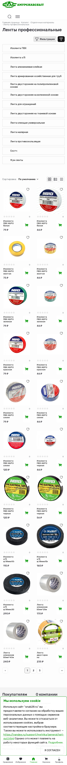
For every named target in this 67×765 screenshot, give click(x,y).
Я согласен (52, 750)
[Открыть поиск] (9, 16)
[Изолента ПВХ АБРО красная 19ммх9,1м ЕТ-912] (50, 344)
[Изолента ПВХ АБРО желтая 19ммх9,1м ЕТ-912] (50, 248)
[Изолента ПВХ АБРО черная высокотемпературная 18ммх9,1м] (50, 488)
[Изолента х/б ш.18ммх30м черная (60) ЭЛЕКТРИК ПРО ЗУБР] (16, 584)
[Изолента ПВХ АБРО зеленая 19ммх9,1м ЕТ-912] (50, 296)
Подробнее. (55, 742)
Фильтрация (47, 39)
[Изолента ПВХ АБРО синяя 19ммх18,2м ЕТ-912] (16, 392)
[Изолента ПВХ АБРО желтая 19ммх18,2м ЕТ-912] (16, 248)
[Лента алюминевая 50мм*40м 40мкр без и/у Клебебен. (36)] (16, 632)
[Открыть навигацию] (17, 16)
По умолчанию (27, 179)
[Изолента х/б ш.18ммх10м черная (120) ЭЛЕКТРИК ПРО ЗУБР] (16, 536)
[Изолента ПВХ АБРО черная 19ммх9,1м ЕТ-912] (50, 440)
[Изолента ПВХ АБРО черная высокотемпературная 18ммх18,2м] (16, 488)
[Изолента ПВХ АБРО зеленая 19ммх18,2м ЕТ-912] (16, 296)
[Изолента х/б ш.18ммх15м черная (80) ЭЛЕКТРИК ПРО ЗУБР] (50, 536)
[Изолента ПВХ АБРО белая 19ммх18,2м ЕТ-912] (16, 200)
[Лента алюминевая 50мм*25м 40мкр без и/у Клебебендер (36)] (50, 584)
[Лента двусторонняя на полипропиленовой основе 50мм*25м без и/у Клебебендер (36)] (50, 632)
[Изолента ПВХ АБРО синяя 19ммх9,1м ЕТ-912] (50, 392)
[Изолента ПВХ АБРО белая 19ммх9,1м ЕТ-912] (50, 200)
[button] (59, 760)
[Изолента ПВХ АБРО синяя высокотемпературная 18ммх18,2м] (16, 440)
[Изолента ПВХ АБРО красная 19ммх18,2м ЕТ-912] (16, 344)
